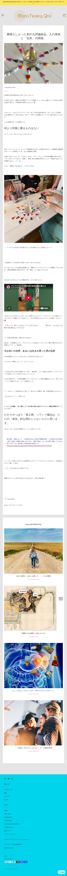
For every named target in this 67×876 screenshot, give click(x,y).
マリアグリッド (8, 789)
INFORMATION (8, 817)
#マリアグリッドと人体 (15, 505)
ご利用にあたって (9, 827)
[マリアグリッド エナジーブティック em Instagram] (12, 779)
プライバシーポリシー (10, 834)
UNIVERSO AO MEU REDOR (11, 824)
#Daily (6, 505)
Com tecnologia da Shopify (10, 869)
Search (6, 800)
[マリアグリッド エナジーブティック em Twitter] (9, 779)
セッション (7, 796)
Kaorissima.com (8, 848)
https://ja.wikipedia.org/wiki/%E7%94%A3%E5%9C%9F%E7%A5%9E (29, 446)
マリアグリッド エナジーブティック (19, 839)
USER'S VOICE (8, 820)
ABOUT (6, 810)
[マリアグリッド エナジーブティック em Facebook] (5, 779)
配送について (8, 830)
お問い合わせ (8, 814)
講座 (5, 793)
